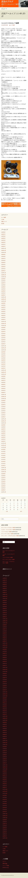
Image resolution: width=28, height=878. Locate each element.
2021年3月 (3, 364)
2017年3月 (3, 461)
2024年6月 (3, 285)
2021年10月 (3, 349)
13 (3, 505)
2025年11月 (3, 250)
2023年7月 (3, 307)
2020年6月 (3, 382)
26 (24, 507)
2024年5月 (3, 287)
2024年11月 (3, 274)
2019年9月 (3, 400)
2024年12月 (3, 272)
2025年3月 (3, 266)
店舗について (4, 221)
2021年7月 (3, 356)
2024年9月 (3, 278)
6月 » (21, 511)
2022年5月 (3, 335)
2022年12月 (3, 321)
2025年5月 (3, 262)
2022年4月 (3, 337)
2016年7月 (3, 477)
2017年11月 (3, 445)
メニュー (3, 8)
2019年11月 (3, 396)
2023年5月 (3, 311)
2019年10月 (3, 398)
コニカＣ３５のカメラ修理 (10, 23)
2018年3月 (3, 437)
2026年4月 (3, 240)
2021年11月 (3, 347)
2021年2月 (3, 366)
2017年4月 (3, 459)
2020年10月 (3, 374)
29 (10, 509)
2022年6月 (3, 333)
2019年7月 (3, 404)
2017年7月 (3, 453)
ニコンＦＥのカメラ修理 (6, 531)
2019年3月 (3, 412)
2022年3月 (3, 339)
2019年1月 (3, 416)
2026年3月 (3, 242)
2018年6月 (3, 431)
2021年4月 (3, 362)
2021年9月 (3, 351)
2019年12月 (3, 394)
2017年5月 (3, 457)
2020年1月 (3, 392)
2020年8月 (3, 378)
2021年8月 (3, 354)
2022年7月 (3, 331)
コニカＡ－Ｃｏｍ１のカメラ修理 (8, 529)
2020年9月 (3, 376)
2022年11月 (3, 323)
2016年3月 (3, 485)
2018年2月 (3, 439)
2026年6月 (3, 236)
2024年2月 (3, 293)
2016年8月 (3, 475)
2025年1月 (3, 270)
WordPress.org (6, 867)
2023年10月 (3, 301)
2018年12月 (3, 418)
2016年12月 (3, 467)
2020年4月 (3, 386)
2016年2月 (3, 488)
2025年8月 (3, 256)
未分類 (2, 223)
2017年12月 (3, 443)
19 (24, 505)
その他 (2, 219)
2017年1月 (3, 465)
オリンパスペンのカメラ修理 (7, 533)
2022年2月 (3, 341)
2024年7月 (3, 282)
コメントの (6, 865)
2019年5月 (3, 408)
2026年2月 (3, 244)
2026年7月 (3, 234)
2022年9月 (3, 327)
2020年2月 (3, 390)
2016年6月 (3, 479)
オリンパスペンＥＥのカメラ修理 (8, 527)
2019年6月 (3, 406)
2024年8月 (3, 280)
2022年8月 (3, 329)
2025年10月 (3, 252)
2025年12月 (3, 248)
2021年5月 (3, 360)
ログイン (4, 861)
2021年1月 (3, 368)
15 (10, 505)
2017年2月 (3, 463)
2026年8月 (3, 232)
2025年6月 (3, 260)
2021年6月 (3, 358)
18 (21, 505)
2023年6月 (3, 309)
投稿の (5, 863)
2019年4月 (3, 410)
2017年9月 (3, 449)
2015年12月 (3, 492)
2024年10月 (3, 276)
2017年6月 (3, 455)
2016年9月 (3, 473)
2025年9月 (3, 254)
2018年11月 (3, 421)
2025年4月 (3, 264)
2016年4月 (3, 483)
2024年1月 (3, 295)
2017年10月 (3, 447)
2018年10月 (3, 423)
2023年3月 (3, 315)
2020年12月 (3, 370)
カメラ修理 (12, 25)
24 (17, 507)
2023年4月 (3, 313)
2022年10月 (3, 325)
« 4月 (7, 511)
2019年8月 (3, 402)
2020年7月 (3, 380)
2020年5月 (3, 384)
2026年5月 (3, 238)
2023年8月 (3, 305)
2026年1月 (3, 246)
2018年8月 (3, 427)
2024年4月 (3, 289)
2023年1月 (3, 319)
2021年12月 (3, 345)
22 (10, 507)
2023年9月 (3, 303)
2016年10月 (3, 471)
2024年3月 (3, 291)
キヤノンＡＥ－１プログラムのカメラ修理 (10, 535)
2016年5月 (3, 481)
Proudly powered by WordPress (7, 875)
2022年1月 (3, 343)
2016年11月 (3, 469)
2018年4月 (3, 435)
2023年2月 (3, 317)
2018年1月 (3, 441)
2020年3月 (3, 388)
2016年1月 (3, 490)
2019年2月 (3, 414)
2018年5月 (3, 433)
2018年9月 (3, 425)
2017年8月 (3, 451)
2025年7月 (3, 258)
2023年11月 (3, 299)
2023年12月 (3, 297)
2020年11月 (3, 372)
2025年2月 (3, 268)
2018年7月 (3, 429)
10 (17, 503)
